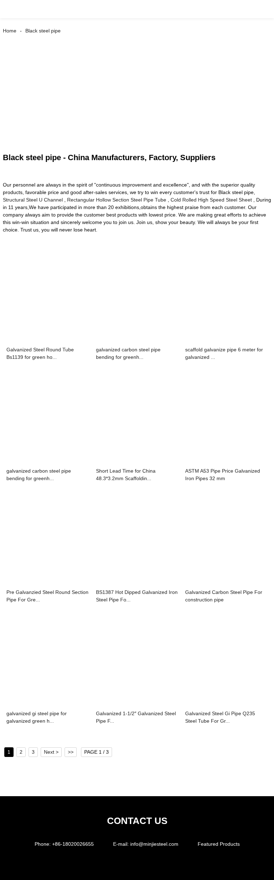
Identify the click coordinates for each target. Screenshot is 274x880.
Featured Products (219, 844)
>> (70, 752)
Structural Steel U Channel (33, 200)
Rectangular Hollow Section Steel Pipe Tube (116, 200)
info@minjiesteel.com (154, 844)
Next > (51, 752)
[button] (13, 9)
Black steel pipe (43, 31)
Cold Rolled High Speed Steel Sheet (211, 200)
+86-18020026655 (73, 844)
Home (9, 31)
